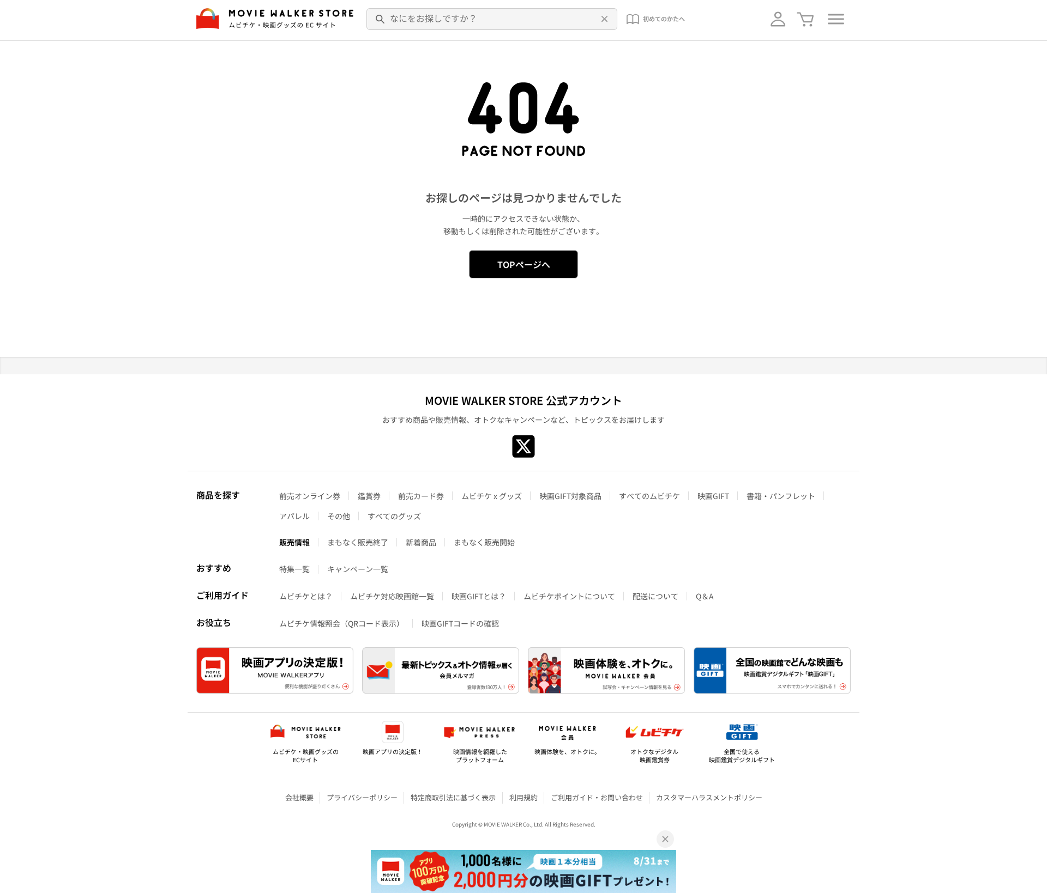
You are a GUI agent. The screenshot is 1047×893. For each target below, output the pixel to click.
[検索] (381, 19)
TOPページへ (523, 264)
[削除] (603, 19)
